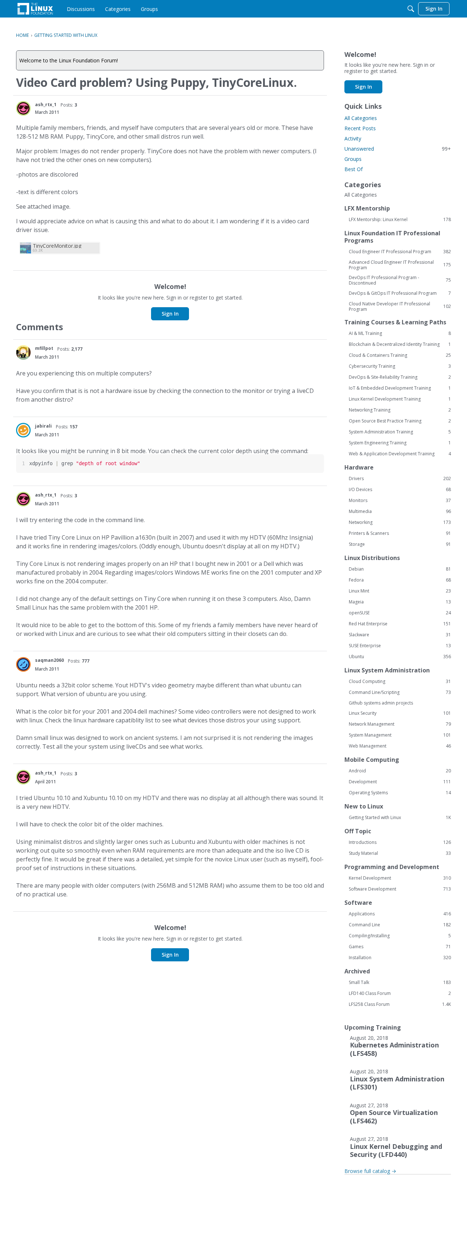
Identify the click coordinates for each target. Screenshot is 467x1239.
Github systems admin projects (381, 703)
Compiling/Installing (400, 936)
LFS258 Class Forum (400, 1004)
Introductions (400, 842)
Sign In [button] (170, 313)
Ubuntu (400, 656)
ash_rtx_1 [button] (46, 104)
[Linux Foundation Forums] (35, 9)
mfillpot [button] (44, 348)
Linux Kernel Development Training (400, 399)
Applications (400, 914)
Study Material (400, 853)
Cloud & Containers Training (400, 355)
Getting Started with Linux (400, 817)
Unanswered (397, 148)
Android (400, 771)
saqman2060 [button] (49, 660)
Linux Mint (400, 591)
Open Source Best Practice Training (400, 421)
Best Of (353, 169)
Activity (352, 138)
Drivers (400, 478)
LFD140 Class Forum (400, 993)
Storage (400, 544)
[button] (23, 108)
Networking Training (400, 410)
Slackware (400, 635)
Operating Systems (400, 793)
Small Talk (400, 982)
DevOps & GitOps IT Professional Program (400, 293)
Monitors (400, 500)
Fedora (400, 580)
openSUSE (400, 613)
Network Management (400, 724)
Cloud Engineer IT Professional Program (400, 251)
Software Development (400, 889)
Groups (353, 158)
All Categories (360, 118)
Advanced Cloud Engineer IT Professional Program (400, 264)
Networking (400, 522)
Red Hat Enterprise (400, 624)
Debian (400, 569)
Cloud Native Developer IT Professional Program (400, 306)
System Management (400, 735)
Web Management (400, 746)
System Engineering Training (400, 443)
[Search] (410, 8)
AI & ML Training (400, 333)
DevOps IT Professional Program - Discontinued (400, 280)
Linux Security (400, 713)
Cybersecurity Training (400, 366)
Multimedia (400, 511)
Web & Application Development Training (400, 454)
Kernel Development (400, 878)
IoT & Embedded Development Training (400, 388)
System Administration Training (400, 432)
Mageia (400, 602)
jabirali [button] (43, 426)
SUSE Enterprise (400, 645)
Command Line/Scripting (400, 692)
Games (400, 946)
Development (400, 782)
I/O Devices (400, 489)
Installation (400, 957)
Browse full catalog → (370, 1170)
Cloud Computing (400, 681)
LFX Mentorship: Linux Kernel (400, 219)
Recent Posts (360, 128)
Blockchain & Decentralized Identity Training (400, 344)
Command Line (400, 925)
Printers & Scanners (400, 533)
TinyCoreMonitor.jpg (57, 245)
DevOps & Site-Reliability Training (400, 377)
